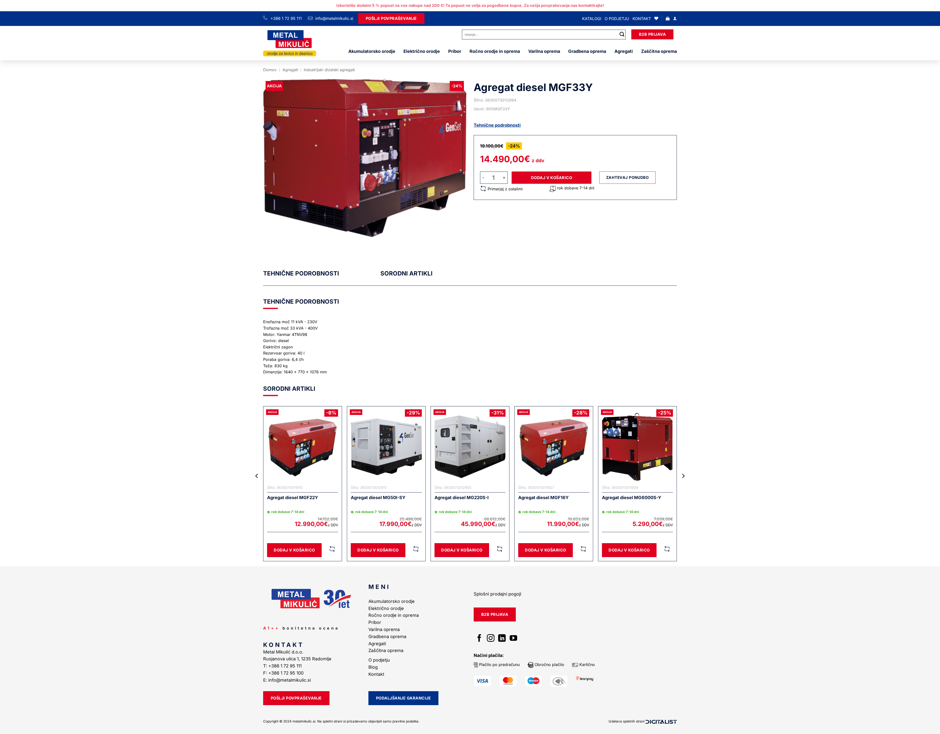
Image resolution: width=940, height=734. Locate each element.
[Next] (683, 486)
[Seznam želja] (656, 18)
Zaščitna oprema (659, 51)
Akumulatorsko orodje (371, 51)
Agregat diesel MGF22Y (292, 497)
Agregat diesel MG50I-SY (378, 497)
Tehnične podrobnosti (497, 125)
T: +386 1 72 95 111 (283, 665)
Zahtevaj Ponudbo (627, 177)
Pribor (454, 51)
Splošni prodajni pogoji (497, 593)
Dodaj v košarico (551, 177)
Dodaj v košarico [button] (294, 550)
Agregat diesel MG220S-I (462, 497)
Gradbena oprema (587, 51)
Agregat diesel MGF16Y (543, 497)
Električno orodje (421, 51)
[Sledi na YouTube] (513, 638)
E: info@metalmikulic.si (287, 680)
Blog (373, 667)
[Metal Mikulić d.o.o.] (289, 43)
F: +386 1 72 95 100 (284, 673)
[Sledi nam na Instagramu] (490, 638)
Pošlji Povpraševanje (391, 18)
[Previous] (257, 486)
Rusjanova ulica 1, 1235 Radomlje (298, 658)
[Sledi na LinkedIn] (502, 638)
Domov (270, 69)
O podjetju (617, 18)
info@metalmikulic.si (333, 18)
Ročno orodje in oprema (495, 51)
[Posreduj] (622, 34)
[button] (668, 18)
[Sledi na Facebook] (479, 638)
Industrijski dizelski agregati (329, 69)
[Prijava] (675, 18)
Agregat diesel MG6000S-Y (631, 497)
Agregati (623, 51)
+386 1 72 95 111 (286, 18)
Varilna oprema (544, 51)
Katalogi (591, 18)
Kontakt (642, 18)
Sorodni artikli (406, 273)
